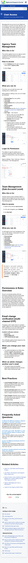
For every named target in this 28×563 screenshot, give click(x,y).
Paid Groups (7, 551)
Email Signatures (8, 516)
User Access (7, 514)
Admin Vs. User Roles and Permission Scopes (13, 519)
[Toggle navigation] (25, 2)
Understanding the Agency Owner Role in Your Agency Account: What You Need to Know (14, 529)
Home (2, 6)
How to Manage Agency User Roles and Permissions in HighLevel (13, 536)
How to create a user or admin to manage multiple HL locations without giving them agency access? (14, 523)
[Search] (25, 8)
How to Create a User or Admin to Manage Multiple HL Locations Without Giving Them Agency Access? (15, 479)
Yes (18, 497)
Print (5, 508)
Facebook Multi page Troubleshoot (13, 553)
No (11, 497)
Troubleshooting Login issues (11, 526)
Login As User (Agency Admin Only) (13, 487)
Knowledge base (16, 562)
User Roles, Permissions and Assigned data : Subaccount (13, 246)
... (6, 6)
